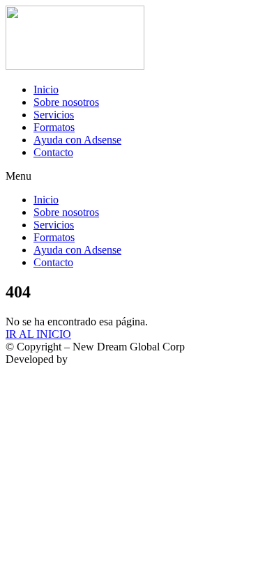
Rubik (84, 359)
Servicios (53, 115)
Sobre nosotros (66, 102)
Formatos (54, 127)
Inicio (46, 89)
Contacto (53, 152)
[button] (136, 176)
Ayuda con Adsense (77, 140)
